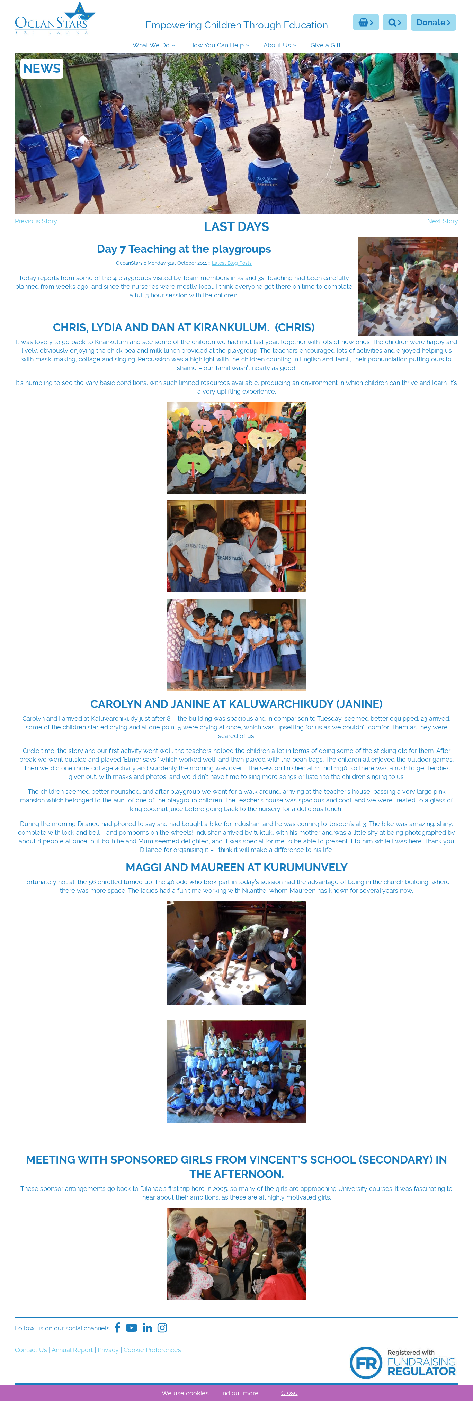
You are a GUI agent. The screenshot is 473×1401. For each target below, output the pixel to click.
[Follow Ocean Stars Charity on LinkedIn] (162, 1328)
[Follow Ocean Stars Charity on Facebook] (117, 1328)
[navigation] (236, 44)
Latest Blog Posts (232, 263)
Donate (431, 22)
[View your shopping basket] (366, 22)
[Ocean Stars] (55, 18)
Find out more (238, 1393)
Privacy (108, 1350)
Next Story (442, 221)
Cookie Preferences (152, 1350)
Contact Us (31, 1350)
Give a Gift (326, 45)
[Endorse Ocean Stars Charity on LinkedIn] (147, 1328)
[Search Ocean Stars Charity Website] (395, 22)
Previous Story (36, 221)
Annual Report (72, 1350)
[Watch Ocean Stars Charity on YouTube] (131, 1328)
